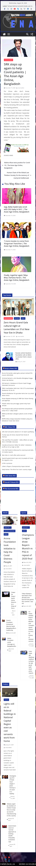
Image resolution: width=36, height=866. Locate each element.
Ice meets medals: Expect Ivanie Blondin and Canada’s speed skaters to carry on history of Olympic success (31, 626)
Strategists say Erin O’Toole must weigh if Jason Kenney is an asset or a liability (13, 785)
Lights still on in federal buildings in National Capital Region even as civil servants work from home (10, 722)
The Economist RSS (11, 489)
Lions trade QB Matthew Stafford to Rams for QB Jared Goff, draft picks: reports (31, 662)
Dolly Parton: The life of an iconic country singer (17, 469)
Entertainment (8, 60)
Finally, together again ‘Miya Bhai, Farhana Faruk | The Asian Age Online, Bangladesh (16, 277)
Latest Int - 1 (7, 527)
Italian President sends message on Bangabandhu (11, 642)
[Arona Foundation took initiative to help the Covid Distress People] (10, 520)
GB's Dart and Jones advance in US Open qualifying (18, 432)
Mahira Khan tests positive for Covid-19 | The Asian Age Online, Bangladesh (17, 165)
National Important (9, 531)
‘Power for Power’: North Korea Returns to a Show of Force (13, 600)
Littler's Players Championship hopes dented (16, 466)
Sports (24, 531)
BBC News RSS (10, 427)
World (6, 534)
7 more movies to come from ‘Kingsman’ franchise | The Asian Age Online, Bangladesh (16, 243)
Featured (17, 318)
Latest (23, 318)
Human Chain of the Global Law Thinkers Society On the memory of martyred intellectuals (16, 175)
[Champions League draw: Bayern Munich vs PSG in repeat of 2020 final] (28, 520)
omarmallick (21, 88)
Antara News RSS (11, 368)
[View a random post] (32, 34)
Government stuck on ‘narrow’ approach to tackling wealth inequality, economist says (12, 834)
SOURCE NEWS (8, 155)
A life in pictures (7, 463)
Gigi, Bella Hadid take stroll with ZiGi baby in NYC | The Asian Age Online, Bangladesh (16, 209)
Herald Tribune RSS (12, 482)
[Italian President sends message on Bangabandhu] (4, 644)
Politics (6, 699)
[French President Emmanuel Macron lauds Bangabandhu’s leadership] (3, 626)
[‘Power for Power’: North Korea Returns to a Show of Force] (6, 603)
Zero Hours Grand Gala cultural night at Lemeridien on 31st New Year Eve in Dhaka (16, 327)
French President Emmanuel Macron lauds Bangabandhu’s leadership (11, 625)
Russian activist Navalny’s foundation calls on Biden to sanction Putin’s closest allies (24, 356)
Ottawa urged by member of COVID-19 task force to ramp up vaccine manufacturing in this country (11, 810)
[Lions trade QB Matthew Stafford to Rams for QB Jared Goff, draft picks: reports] (23, 664)
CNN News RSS (10, 476)
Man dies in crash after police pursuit (13, 455)
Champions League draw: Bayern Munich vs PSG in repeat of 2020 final (28, 546)
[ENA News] (4, 34)
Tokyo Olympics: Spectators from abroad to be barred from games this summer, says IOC (28, 598)
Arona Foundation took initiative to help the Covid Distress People (10, 550)
